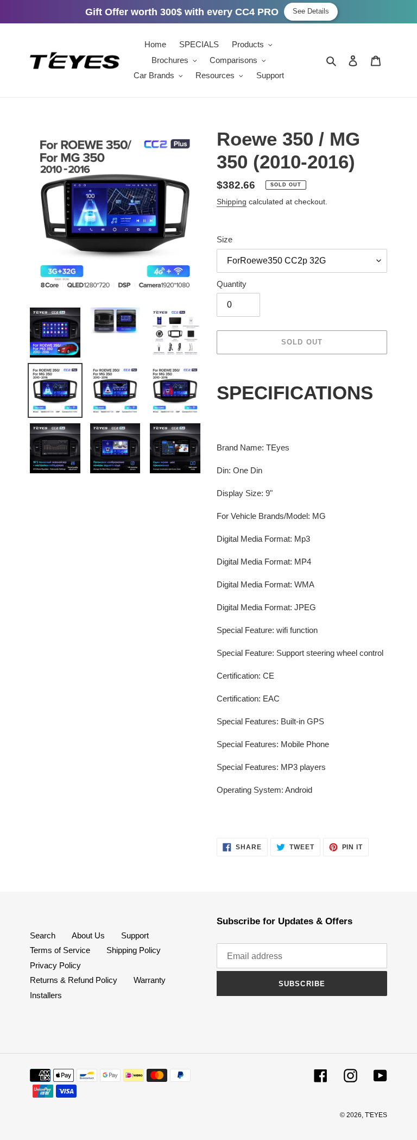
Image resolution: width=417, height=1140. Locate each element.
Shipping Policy (133, 950)
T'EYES (376, 1115)
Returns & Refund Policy (73, 980)
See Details (311, 11)
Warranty (150, 980)
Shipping (232, 201)
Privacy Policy (55, 965)
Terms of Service (60, 950)
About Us (88, 935)
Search (42, 935)
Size (224, 239)
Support (135, 935)
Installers (46, 995)
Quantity (232, 284)
